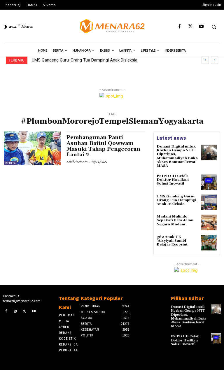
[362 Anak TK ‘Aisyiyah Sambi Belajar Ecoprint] (209, 243)
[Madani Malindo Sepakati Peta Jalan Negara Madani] (209, 222)
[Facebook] (179, 27)
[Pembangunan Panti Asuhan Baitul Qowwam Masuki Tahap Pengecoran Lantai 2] (32, 148)
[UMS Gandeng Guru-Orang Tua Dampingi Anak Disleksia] (209, 202)
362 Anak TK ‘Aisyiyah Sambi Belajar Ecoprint (172, 241)
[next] (214, 60)
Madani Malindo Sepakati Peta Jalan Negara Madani (85, 60)
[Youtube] (201, 27)
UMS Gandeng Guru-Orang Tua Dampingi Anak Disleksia (176, 200)
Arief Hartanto (77, 161)
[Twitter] (190, 27)
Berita (10, 163)
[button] (213, 27)
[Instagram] (15, 311)
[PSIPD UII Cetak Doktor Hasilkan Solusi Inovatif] (209, 182)
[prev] (205, 60)
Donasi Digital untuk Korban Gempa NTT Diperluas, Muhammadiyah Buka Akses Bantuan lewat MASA (177, 156)
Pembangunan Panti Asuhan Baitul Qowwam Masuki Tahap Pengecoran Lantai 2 (103, 146)
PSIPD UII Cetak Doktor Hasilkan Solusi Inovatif (173, 180)
